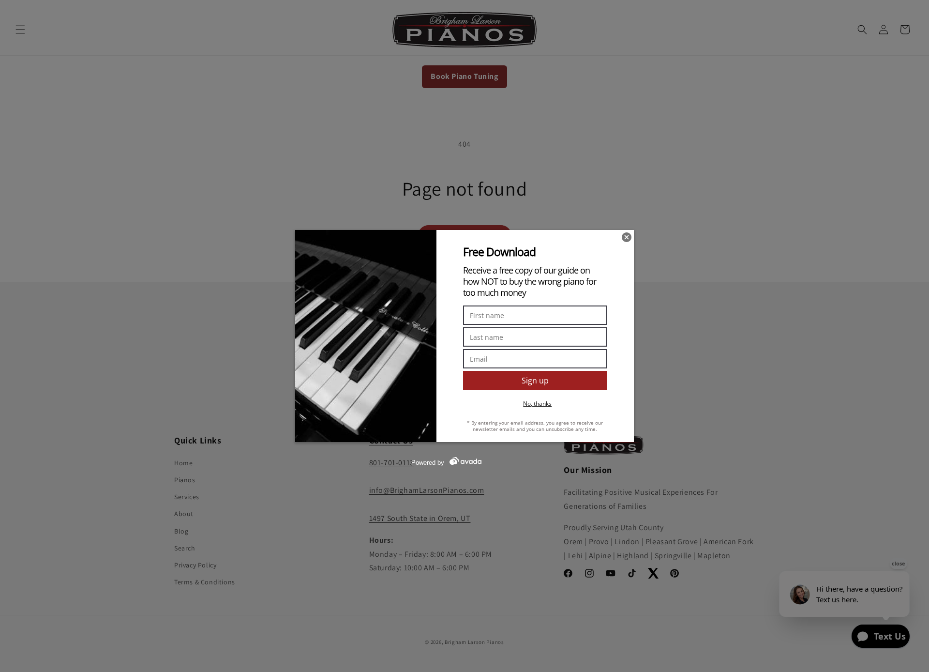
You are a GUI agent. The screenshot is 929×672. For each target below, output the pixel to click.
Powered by (427, 462)
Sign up (535, 380)
